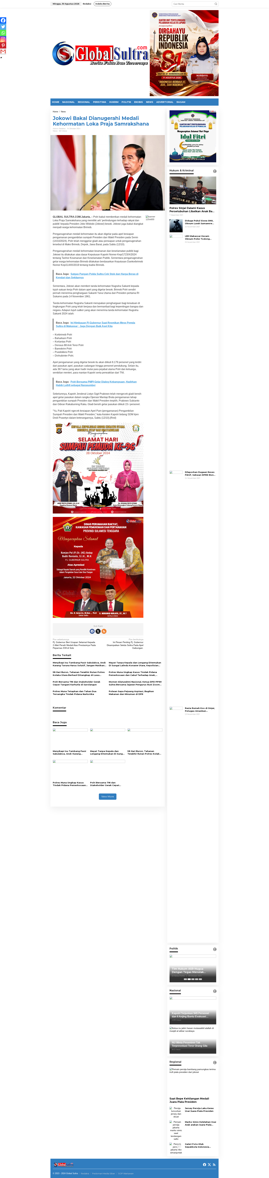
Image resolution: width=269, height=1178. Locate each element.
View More (107, 796)
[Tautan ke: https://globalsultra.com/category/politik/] (215, 949)
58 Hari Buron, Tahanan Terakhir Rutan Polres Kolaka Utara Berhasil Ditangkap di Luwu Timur (79, 673)
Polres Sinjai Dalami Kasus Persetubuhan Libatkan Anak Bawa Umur (193, 210)
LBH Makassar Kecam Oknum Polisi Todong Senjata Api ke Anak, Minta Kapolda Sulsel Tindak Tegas (200, 237)
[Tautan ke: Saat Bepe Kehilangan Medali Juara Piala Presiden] (193, 1081)
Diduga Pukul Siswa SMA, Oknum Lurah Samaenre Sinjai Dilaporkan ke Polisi (200, 222)
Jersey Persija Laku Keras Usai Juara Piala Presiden (199, 1109)
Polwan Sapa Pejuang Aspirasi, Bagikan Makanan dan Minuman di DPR (131, 692)
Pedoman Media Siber (103, 1173)
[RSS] (103, 631)
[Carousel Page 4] (196, 979)
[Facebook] (3, 20)
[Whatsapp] (3, 33)
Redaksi (85, 1173)
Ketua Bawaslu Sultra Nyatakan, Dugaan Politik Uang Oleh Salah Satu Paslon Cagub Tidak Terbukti (192, 970)
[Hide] (1, 57)
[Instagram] (3, 39)
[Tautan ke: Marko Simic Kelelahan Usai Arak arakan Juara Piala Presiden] (176, 1130)
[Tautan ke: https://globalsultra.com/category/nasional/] (215, 991)
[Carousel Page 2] (189, 979)
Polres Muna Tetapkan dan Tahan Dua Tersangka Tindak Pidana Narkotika (74, 692)
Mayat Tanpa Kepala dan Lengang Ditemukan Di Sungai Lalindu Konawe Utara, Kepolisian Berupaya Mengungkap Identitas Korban (135, 664)
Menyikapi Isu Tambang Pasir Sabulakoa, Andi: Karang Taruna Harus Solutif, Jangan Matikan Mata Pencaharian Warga (79, 664)
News (55, 131)
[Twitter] (3, 27)
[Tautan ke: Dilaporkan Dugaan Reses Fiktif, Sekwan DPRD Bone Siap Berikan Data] (176, 587)
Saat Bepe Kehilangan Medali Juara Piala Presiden (189, 1100)
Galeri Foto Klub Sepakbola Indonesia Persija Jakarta (197, 1145)
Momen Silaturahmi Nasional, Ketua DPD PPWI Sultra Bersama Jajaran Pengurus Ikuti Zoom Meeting (135, 683)
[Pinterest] (3, 45)
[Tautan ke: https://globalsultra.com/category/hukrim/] (215, 171)
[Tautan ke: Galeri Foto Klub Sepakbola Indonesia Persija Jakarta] (176, 1148)
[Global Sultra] (100, 53)
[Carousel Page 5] (200, 979)
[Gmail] (3, 51)
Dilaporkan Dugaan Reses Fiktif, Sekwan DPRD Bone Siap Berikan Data (200, 473)
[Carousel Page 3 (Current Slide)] (192, 979)
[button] (216, 4)
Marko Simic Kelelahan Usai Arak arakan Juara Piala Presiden (200, 1123)
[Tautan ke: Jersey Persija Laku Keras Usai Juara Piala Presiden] (176, 1112)
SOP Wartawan (126, 1173)
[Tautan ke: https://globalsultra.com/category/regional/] (215, 1062)
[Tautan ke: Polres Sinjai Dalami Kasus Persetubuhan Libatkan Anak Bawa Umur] (193, 190)
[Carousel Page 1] (185, 979)
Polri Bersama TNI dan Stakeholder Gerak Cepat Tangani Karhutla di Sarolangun (76, 683)
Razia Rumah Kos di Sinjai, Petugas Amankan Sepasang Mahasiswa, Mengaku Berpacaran (200, 709)
